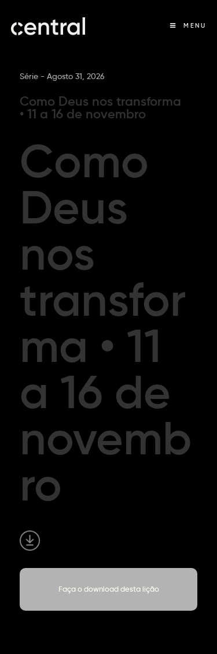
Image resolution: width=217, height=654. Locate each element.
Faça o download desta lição (108, 588)
